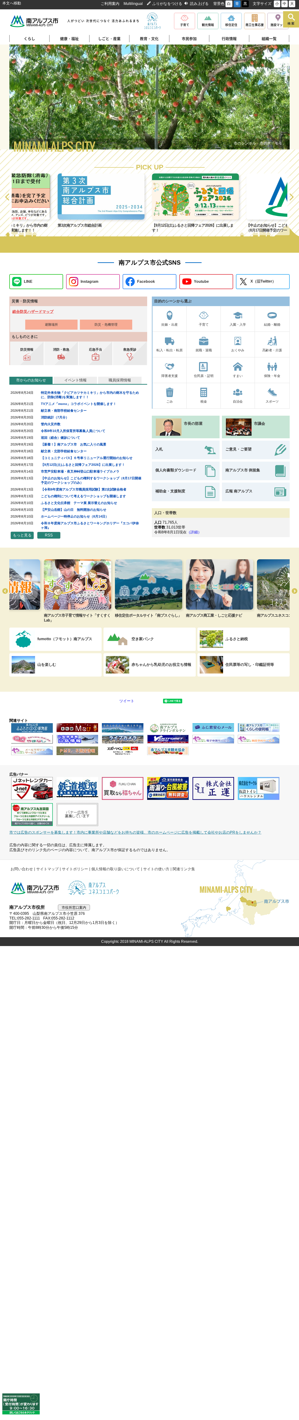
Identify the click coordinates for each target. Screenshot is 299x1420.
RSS (49, 535)
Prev (23, 97)
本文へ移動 (11, 3)
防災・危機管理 (106, 324)
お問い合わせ (22, 869)
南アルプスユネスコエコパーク (246, 615)
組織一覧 (269, 38)
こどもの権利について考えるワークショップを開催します (83, 496)
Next (275, 97)
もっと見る (22, 535)
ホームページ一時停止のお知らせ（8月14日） (75, 516)
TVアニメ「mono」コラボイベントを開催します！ (78, 404)
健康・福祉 (69, 38)
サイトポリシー (75, 869)
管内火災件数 (51, 424)
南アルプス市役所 (35, 888)
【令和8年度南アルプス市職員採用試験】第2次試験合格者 (83, 489)
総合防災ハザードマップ (32, 312)
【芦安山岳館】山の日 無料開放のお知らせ (73, 509)
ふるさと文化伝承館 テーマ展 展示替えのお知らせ (79, 503)
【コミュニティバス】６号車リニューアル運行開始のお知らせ (86, 458)
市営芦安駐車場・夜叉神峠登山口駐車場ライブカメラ (80, 471)
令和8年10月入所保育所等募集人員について (73, 431)
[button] (7, 197)
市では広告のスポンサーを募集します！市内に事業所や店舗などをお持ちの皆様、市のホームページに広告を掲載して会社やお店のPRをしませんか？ (135, 832)
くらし (29, 38)
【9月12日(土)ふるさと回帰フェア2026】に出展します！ (83, 464)
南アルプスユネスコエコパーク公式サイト (152, 21)
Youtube (201, 281)
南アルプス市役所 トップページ (34, 21)
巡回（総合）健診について (60, 437)
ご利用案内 (110, 4)
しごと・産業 (109, 38)
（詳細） (194, 532)
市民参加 (189, 38)
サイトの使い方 (156, 869)
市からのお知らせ (31, 380)
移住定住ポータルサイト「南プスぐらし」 (113, 615)
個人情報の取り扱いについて (115, 869)
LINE (28, 281)
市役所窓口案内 (74, 907)
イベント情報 (75, 380)
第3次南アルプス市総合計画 (34, 225)
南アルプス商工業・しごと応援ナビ (179, 615)
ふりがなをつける (167, 4)
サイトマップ (47, 869)
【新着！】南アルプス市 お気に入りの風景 (73, 444)
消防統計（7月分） (55, 417)
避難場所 (51, 324)
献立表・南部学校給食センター (64, 410)
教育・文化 (149, 38)
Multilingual (133, 4)
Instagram (89, 281)
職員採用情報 (120, 380)
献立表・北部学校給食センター (64, 451)
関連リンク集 (184, 869)
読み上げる (199, 4)
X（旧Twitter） (263, 281)
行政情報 (229, 38)
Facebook (146, 281)
